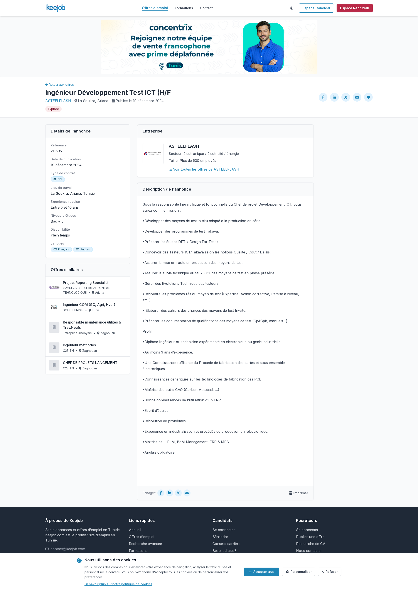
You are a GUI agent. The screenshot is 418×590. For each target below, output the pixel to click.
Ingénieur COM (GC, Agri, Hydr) (89, 304)
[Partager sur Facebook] (323, 97)
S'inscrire (220, 537)
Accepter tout (263, 571)
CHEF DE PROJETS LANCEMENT (90, 362)
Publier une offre (310, 537)
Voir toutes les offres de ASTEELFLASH (206, 169)
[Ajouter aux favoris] (368, 97)
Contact (206, 8)
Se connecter (223, 530)
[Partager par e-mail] (357, 97)
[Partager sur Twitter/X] (345, 97)
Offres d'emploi (155, 8)
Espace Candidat (316, 8)
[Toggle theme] (291, 8)
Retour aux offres (61, 84)
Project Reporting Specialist (85, 282)
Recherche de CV (310, 543)
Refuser (332, 571)
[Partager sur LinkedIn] (334, 97)
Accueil (135, 530)
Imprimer (300, 493)
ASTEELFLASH (58, 101)
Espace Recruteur (354, 8)
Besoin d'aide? (224, 550)
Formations (184, 8)
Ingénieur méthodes (79, 345)
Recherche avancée (145, 543)
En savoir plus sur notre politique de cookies (118, 584)
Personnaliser (301, 571)
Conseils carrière (226, 543)
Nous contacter (309, 550)
